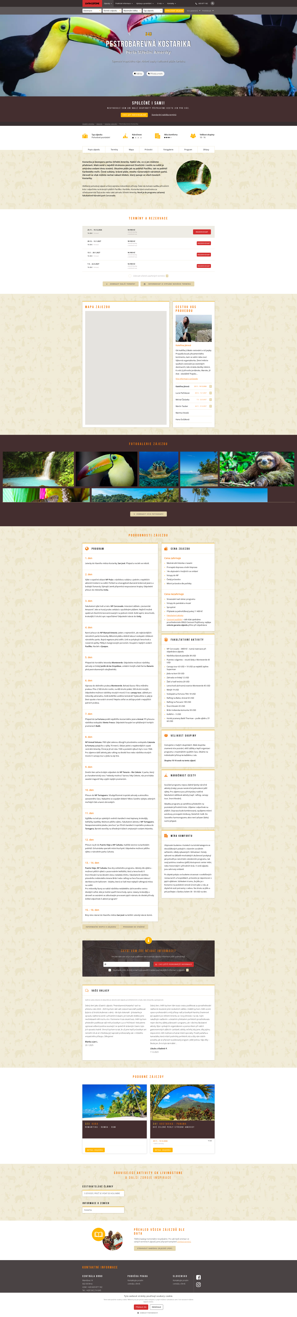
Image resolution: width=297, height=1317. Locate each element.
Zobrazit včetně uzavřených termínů (149, 276)
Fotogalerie (168, 149)
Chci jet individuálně (134, 115)
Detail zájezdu (95, 1150)
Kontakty (170, 3)
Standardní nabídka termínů (164, 114)
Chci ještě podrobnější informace (175, 964)
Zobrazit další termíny (122, 284)
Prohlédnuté (206, 11)
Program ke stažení (134, 927)
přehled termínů (184, 1241)
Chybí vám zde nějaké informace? (148, 951)
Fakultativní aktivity (175, 615)
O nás (159, 3)
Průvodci (148, 149)
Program (188, 149)
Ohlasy (206, 149)
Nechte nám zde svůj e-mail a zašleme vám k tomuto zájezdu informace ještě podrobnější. (149, 956)
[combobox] (92, 11)
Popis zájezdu (94, 149)
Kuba (91, 1124)
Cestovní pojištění (174, 619)
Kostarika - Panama (170, 1124)
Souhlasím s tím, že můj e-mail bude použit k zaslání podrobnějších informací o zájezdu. (149, 970)
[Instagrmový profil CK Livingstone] (201, 1284)
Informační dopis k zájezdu (101, 927)
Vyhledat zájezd (174, 11)
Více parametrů (192, 11)
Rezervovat (202, 232)
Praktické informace (123, 3)
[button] (148, 1312)
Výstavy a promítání (144, 3)
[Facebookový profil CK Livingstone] (201, 1277)
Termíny (114, 149)
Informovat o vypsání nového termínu (169, 284)
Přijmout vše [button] (141, 1307)
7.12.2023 (154, 1052)
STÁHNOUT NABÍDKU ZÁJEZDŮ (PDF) (154, 1248)
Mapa (131, 149)
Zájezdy (107, 3)
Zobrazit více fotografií (149, 514)
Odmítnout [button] (156, 1307)
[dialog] (148, 1305)
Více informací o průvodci (187, 378)
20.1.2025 (89, 1045)
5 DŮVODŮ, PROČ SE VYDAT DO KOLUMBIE (102, 1193)
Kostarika (88, 1210)
